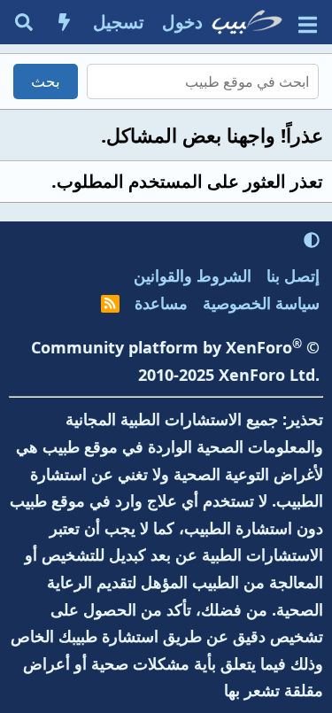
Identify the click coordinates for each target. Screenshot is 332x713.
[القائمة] (307, 22)
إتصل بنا (293, 275)
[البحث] (24, 22)
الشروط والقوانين (192, 275)
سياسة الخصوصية (261, 303)
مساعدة (161, 303)
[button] (311, 240)
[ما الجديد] (64, 22)
